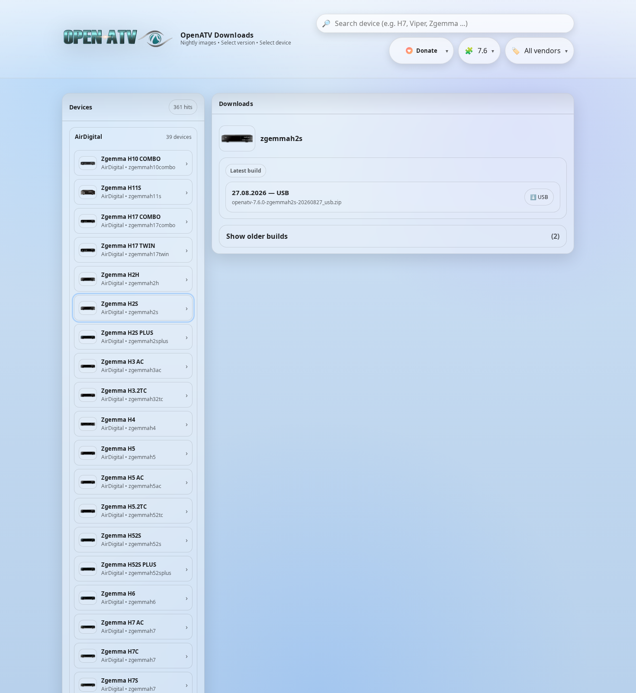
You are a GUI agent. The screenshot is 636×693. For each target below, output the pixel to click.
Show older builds (392, 236)
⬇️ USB (539, 197)
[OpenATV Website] (119, 38)
